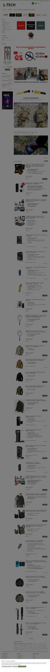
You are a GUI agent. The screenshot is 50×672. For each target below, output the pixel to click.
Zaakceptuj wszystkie (22, 666)
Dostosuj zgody (14, 666)
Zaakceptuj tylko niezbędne (6, 666)
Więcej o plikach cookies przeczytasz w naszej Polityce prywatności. (11, 664)
